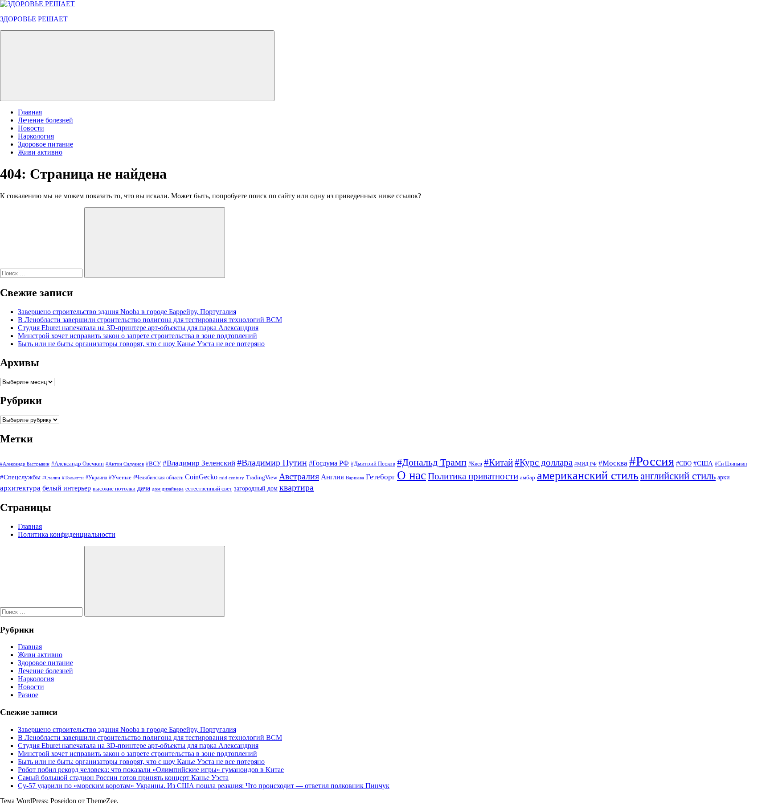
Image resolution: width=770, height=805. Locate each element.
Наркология (36, 136)
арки (723, 477)
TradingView (261, 477)
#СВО (684, 463)
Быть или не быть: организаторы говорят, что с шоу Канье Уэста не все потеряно (141, 343)
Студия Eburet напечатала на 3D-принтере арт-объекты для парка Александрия (138, 327)
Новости (31, 128)
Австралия (299, 476)
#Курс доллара (544, 462)
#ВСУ (153, 463)
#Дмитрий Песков (373, 463)
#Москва (612, 463)
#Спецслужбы (20, 477)
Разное (28, 695)
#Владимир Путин (272, 462)
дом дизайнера (168, 488)
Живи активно (40, 152)
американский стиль (588, 475)
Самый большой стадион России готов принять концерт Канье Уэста (123, 777)
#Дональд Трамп (432, 462)
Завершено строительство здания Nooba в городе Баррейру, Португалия (127, 311)
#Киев (475, 464)
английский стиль (678, 476)
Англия (332, 477)
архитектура (20, 488)
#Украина (96, 477)
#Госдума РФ (329, 463)
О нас (411, 475)
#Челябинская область (158, 477)
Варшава (355, 477)
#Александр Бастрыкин (24, 464)
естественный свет (208, 489)
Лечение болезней (45, 120)
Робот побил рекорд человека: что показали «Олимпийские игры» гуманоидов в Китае (151, 769)
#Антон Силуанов (125, 463)
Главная (30, 112)
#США (703, 463)
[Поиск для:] (42, 273)
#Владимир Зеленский (199, 463)
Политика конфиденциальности (66, 534)
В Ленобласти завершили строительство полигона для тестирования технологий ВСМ (150, 319)
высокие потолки (114, 488)
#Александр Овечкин (77, 463)
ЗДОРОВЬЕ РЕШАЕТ (34, 19)
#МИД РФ (585, 464)
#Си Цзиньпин (731, 464)
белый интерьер (66, 488)
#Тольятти (73, 477)
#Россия (651, 461)
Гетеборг (380, 477)
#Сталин (51, 477)
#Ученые (120, 477)
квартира (296, 487)
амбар (527, 477)
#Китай (498, 462)
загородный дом (256, 488)
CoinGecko (201, 477)
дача (143, 488)
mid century (231, 477)
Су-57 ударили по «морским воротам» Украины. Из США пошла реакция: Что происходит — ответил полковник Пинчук (203, 785)
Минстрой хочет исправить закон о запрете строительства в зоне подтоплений (137, 335)
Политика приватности (473, 476)
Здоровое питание (45, 144)
